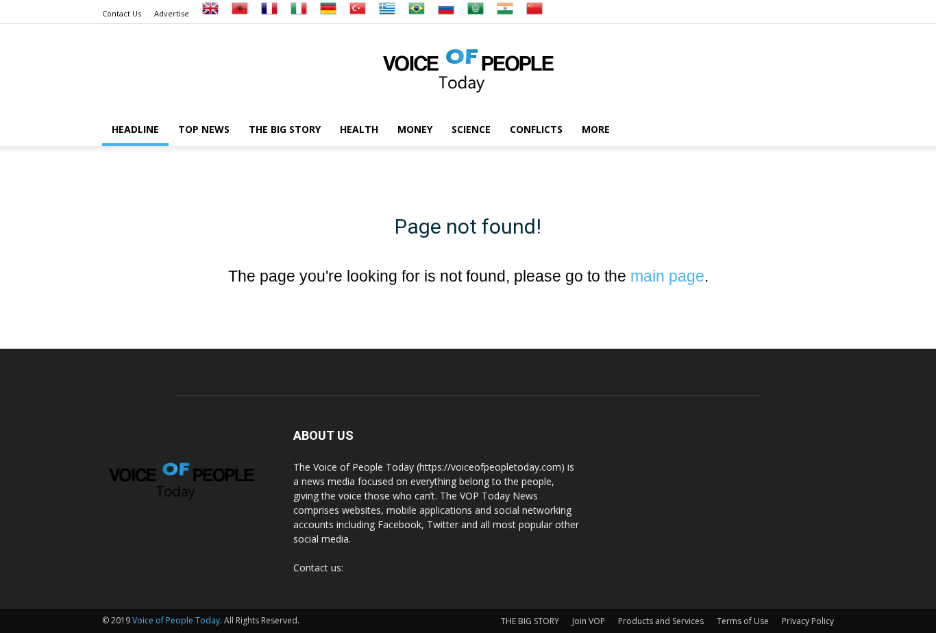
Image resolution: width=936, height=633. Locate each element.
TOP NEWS (204, 129)
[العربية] (475, 13)
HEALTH (359, 129)
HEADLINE (135, 129)
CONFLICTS (536, 129)
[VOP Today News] (468, 69)
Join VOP (588, 621)
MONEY (414, 129)
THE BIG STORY (285, 129)
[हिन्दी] (505, 13)
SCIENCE (471, 129)
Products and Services (661, 621)
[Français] (269, 13)
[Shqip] (240, 13)
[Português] (416, 13)
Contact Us (121, 13)
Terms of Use (743, 621)
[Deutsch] (328, 13)
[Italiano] (299, 13)
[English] (210, 13)
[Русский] (446, 13)
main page (667, 276)
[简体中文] (534, 13)
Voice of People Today (176, 620)
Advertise (171, 13)
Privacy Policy (808, 621)
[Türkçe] (357, 13)
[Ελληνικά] (387, 13)
